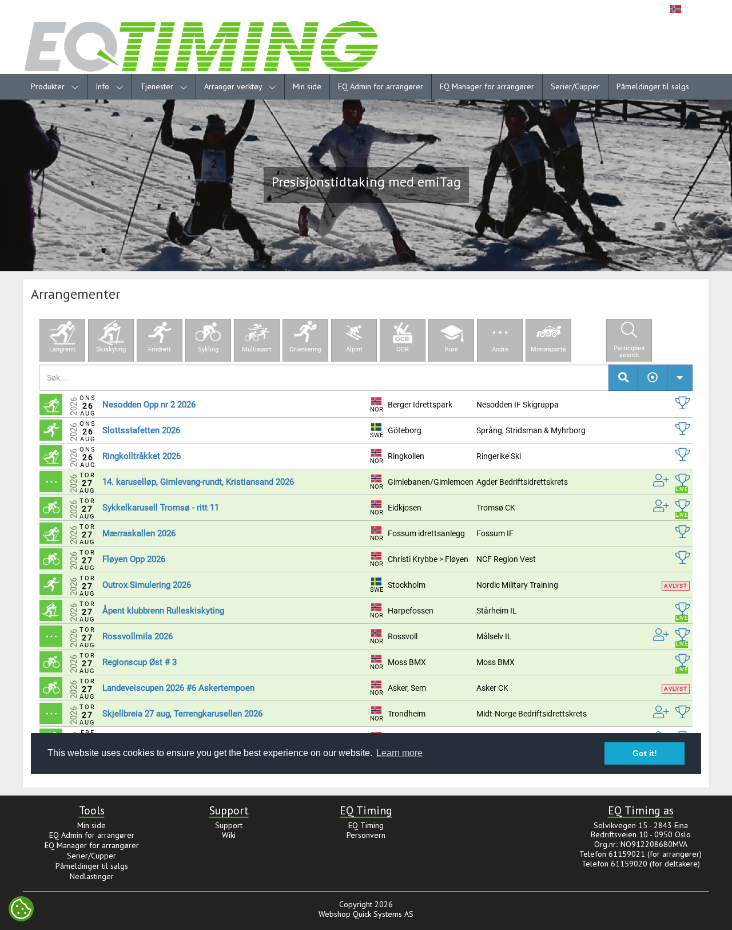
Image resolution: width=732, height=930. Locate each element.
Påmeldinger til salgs (652, 86)
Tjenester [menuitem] (158, 86)
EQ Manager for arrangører (487, 86)
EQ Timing (366, 825)
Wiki (229, 835)
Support (228, 825)
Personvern (366, 835)
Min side (307, 86)
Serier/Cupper (575, 86)
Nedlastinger (92, 876)
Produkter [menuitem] (49, 86)
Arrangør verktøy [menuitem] (234, 86)
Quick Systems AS (383, 914)
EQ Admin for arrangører (380, 86)
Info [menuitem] (104, 86)
